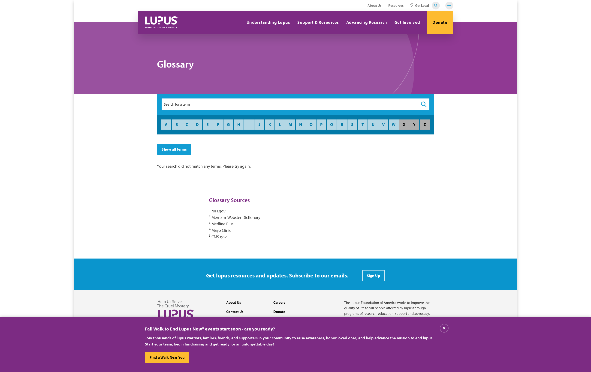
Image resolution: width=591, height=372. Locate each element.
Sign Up (373, 275)
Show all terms (174, 149)
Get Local (421, 5)
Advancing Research (366, 22)
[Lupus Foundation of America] (161, 22)
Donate (439, 22)
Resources (396, 5)
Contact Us (235, 311)
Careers (279, 302)
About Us (374, 5)
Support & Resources (318, 22)
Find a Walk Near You (167, 357)
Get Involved (407, 22)
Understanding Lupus (268, 22)
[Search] (423, 104)
